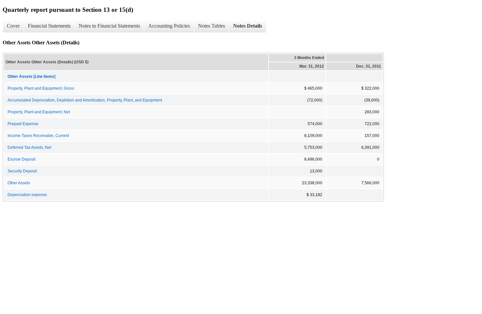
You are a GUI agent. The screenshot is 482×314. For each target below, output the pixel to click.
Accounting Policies (169, 26)
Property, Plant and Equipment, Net (39, 112)
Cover (13, 26)
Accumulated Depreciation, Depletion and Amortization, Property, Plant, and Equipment (85, 100)
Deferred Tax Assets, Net (29, 147)
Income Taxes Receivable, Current (38, 136)
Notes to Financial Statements (109, 26)
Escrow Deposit (21, 159)
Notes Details (247, 26)
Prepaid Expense (23, 124)
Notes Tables (211, 26)
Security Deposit (22, 171)
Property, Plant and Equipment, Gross (41, 88)
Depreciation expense (27, 195)
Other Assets (19, 183)
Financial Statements (49, 26)
